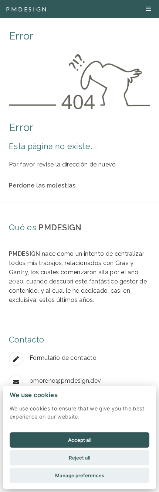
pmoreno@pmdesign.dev (65, 380)
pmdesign (27, 9)
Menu (148, 9)
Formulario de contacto (63, 357)
